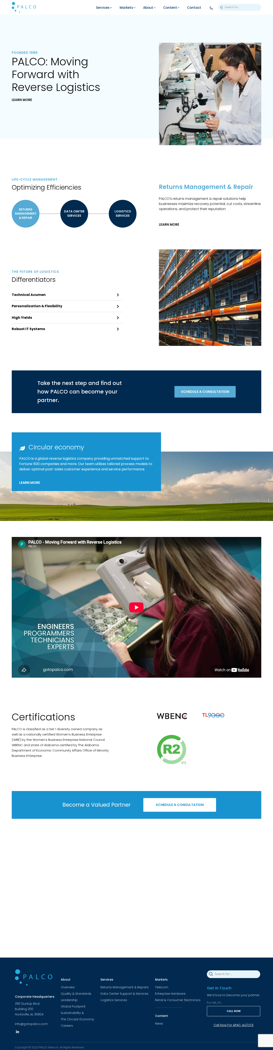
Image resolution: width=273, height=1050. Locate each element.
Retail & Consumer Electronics (177, 1000)
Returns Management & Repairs (124, 987)
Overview (68, 987)
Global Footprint (73, 1006)
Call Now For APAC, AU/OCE (233, 1025)
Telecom (161, 987)
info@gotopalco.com (31, 1024)
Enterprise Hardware (170, 994)
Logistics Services (113, 1000)
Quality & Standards (76, 994)
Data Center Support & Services (124, 994)
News (159, 1023)
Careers (67, 1026)
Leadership (69, 1000)
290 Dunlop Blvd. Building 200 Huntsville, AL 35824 (29, 1009)
